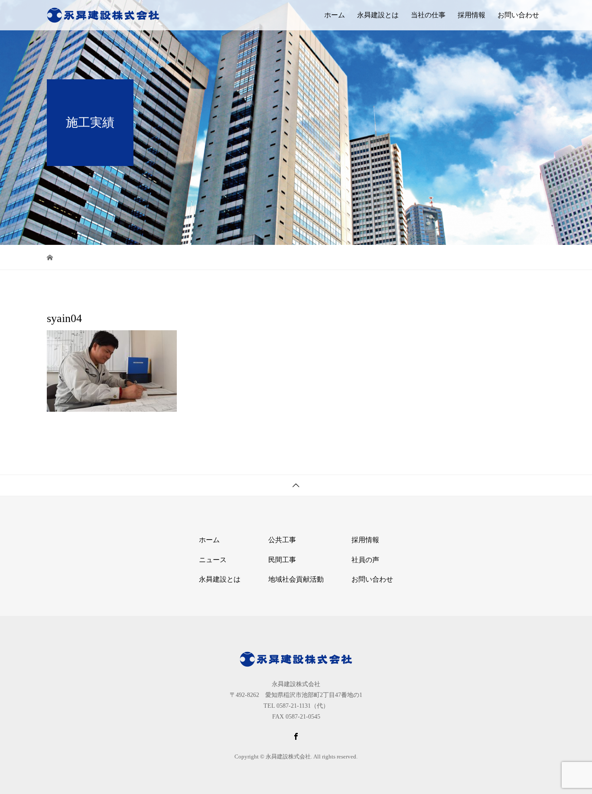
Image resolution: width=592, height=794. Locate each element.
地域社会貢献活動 (296, 579)
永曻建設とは (378, 15)
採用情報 (471, 15)
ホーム (334, 15)
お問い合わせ (518, 15)
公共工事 (282, 539)
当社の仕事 (428, 15)
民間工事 (282, 559)
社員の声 (365, 559)
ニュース (213, 559)
